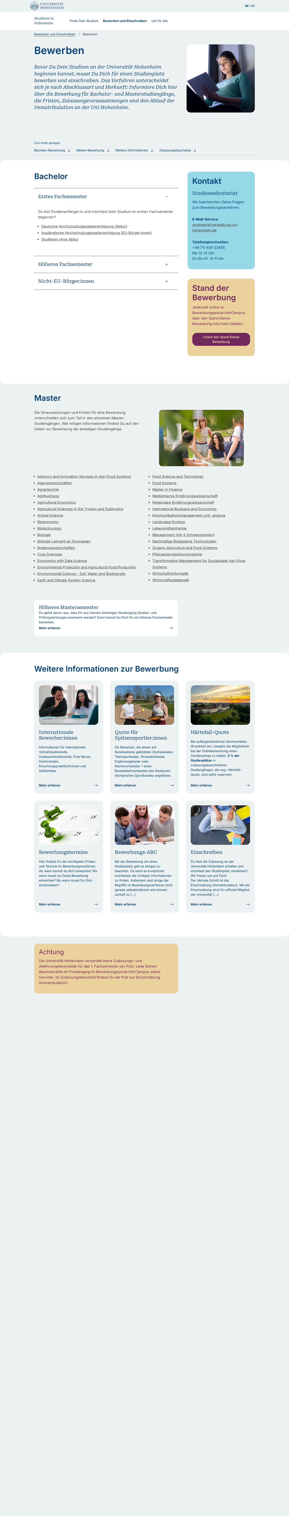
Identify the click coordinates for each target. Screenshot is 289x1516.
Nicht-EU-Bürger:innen (66, 281)
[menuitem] (84, 21)
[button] (201, 438)
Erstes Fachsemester (62, 196)
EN (253, 5)
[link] (54, 34)
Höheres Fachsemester (65, 264)
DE (247, 5)
